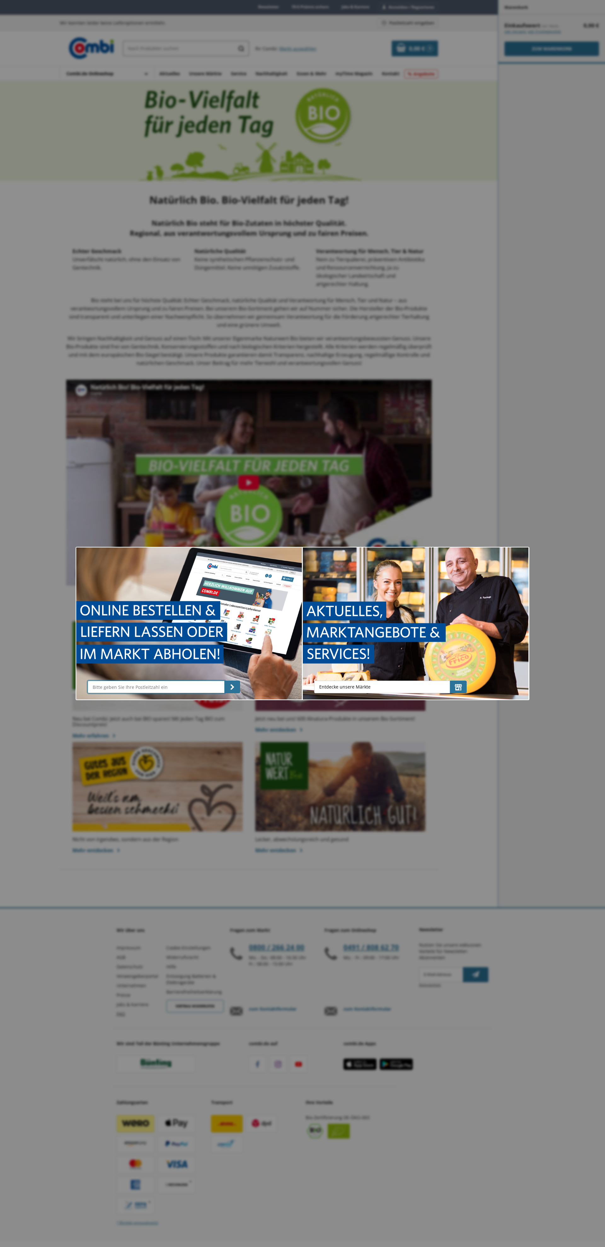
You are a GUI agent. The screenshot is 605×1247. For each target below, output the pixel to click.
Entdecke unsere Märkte (345, 687)
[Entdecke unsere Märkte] (458, 687)
